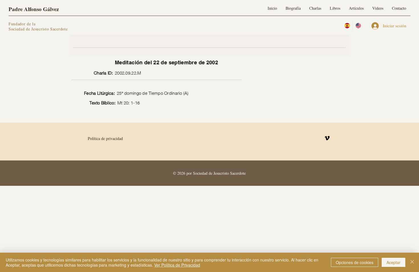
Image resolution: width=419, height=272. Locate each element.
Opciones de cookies (354, 262)
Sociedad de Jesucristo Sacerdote (38, 29)
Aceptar (393, 262)
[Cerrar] (412, 262)
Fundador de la (22, 23)
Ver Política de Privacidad (177, 265)
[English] (358, 25)
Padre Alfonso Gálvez (34, 9)
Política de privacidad (105, 138)
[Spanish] (347, 25)
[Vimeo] (327, 138)
